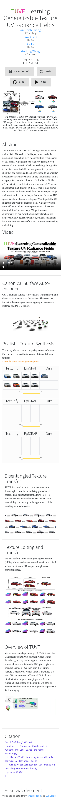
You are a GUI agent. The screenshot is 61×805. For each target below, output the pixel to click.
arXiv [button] (48, 71)
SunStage (51, 795)
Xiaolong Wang (30, 51)
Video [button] (43, 82)
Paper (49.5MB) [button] (21, 71)
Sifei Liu (30, 44)
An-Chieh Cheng (30, 30)
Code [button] (21, 82)
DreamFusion (34, 795)
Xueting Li (31, 37)
